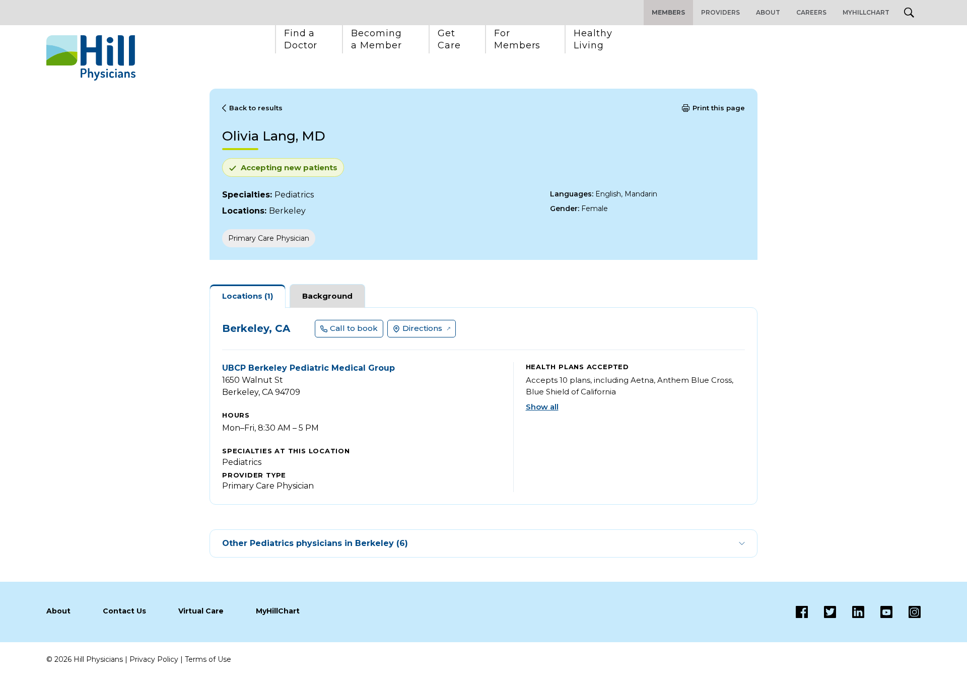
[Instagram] (906, 612)
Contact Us (124, 610)
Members (668, 12)
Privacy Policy (153, 659)
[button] (301, 39)
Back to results (256, 108)
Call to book (354, 328)
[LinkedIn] (850, 612)
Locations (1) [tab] (247, 296)
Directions (422, 328)
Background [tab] (327, 296)
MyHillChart (866, 12)
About (768, 12)
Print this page (719, 108)
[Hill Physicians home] (90, 58)
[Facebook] (802, 612)
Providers (720, 12)
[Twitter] (822, 612)
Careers (811, 12)
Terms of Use (208, 659)
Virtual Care (201, 610)
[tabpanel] (483, 406)
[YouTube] (878, 612)
